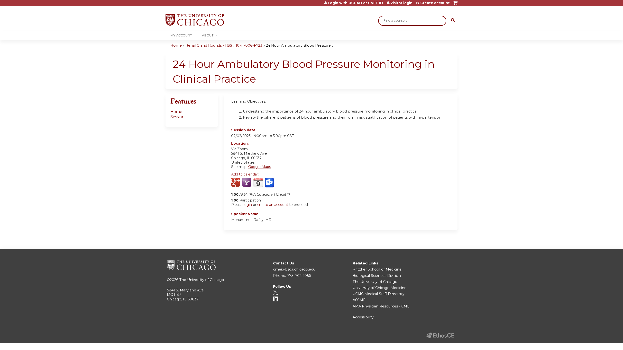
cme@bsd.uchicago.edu (294, 269)
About (208, 35)
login (248, 204)
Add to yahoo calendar (247, 183)
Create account (435, 3)
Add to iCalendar (258, 182)
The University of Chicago (201, 280)
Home (176, 45)
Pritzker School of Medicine (377, 269)
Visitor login (401, 3)
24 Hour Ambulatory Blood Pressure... (299, 45)
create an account (272, 204)
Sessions (178, 116)
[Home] (194, 20)
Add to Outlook (270, 183)
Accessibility (363, 317)
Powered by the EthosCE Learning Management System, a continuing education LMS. (440, 335)
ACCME (359, 300)
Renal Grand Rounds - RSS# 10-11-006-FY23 (223, 45)
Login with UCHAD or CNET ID (355, 3)
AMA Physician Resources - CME (381, 306)
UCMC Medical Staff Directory (378, 294)
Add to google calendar (236, 183)
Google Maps (259, 167)
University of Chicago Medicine (379, 288)
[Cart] (455, 4)
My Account (181, 35)
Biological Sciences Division (377, 275)
